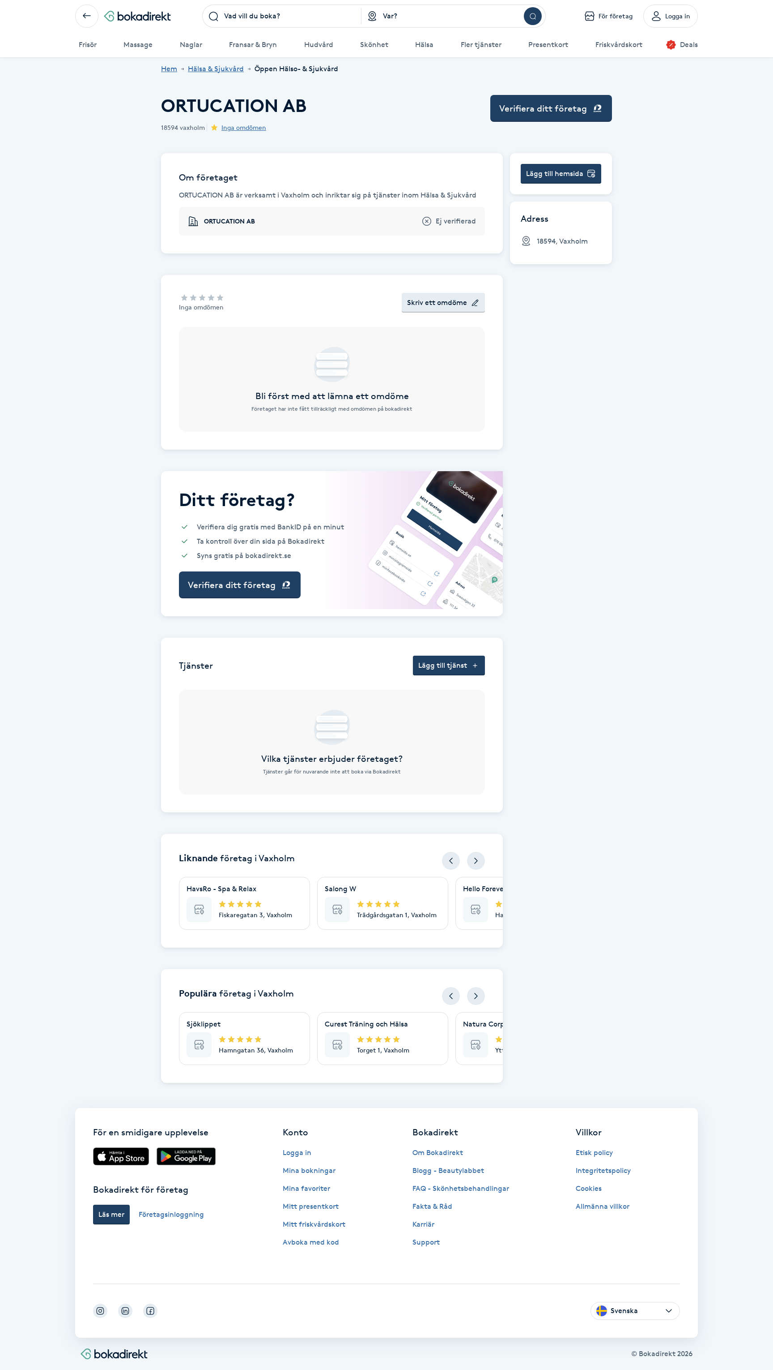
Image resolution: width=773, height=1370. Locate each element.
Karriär (423, 1224)
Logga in (297, 1152)
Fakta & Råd (432, 1206)
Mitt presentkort (311, 1206)
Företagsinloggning (171, 1214)
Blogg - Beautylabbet (448, 1170)
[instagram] (100, 1311)
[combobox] (281, 16)
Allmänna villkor (602, 1206)
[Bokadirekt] (137, 16)
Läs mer (111, 1214)
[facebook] (150, 1311)
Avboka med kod (311, 1242)
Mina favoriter (306, 1188)
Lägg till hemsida (554, 173)
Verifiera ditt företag (543, 108)
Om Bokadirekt (437, 1152)
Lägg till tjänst (442, 665)
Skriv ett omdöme (437, 302)
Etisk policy (594, 1152)
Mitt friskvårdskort (314, 1224)
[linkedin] (125, 1311)
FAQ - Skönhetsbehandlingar (460, 1188)
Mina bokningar (309, 1170)
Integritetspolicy (603, 1170)
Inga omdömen (243, 127)
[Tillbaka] (86, 16)
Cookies (589, 1188)
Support (426, 1242)
